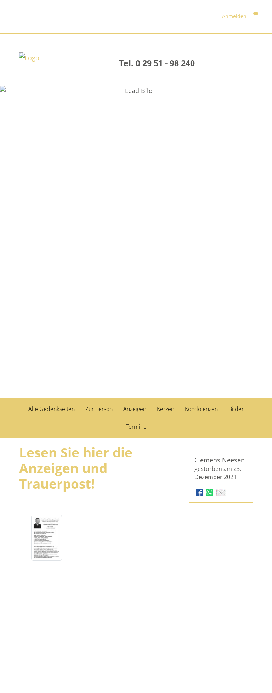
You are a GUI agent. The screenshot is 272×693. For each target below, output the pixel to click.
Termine (136, 426)
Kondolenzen (201, 409)
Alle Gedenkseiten (51, 409)
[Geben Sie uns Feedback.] (255, 16)
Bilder (236, 409)
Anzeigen (134, 409)
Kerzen (165, 409)
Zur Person (99, 409)
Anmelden (234, 16)
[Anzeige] (46, 538)
